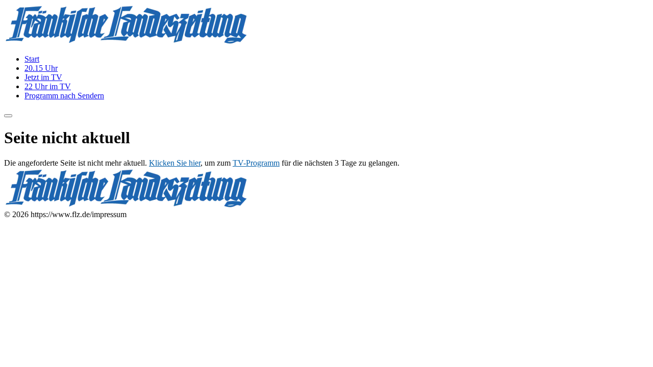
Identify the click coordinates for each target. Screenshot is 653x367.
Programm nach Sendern (64, 95)
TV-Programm (256, 163)
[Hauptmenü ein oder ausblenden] (8, 115)
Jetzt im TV (43, 77)
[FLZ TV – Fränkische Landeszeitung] (126, 41)
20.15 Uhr (41, 68)
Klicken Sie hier (174, 163)
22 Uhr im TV (47, 86)
